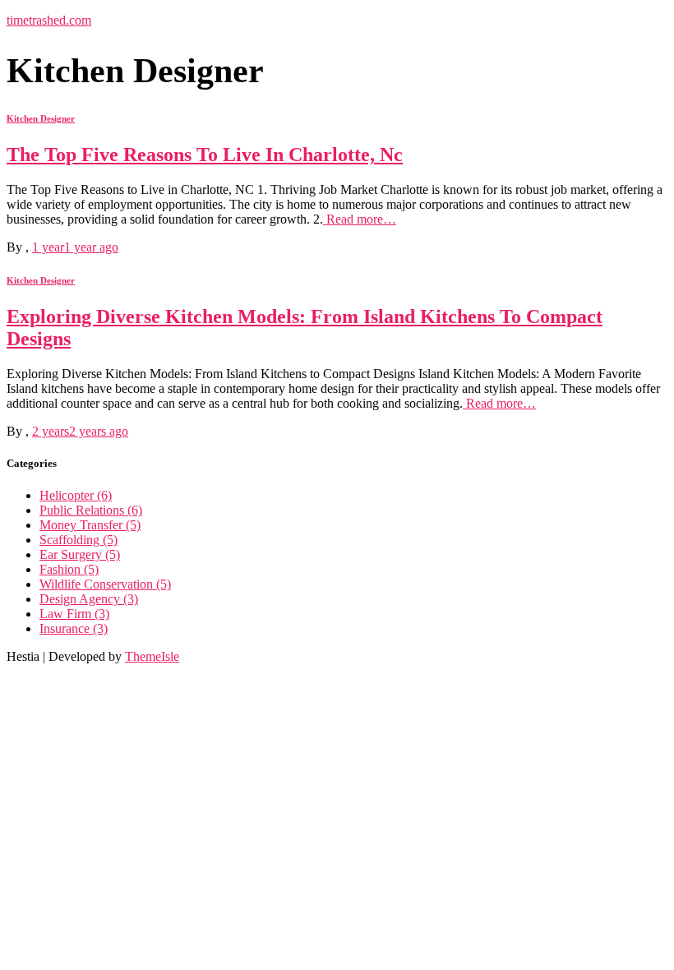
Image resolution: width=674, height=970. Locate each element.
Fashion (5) (69, 569)
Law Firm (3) (74, 614)
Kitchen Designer (41, 118)
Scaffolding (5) (78, 540)
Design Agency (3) (88, 599)
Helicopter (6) (75, 495)
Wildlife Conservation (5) (105, 584)
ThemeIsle (152, 656)
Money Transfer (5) (90, 525)
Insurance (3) (73, 628)
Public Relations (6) (90, 510)
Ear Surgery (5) (79, 554)
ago (75, 247)
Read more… (359, 219)
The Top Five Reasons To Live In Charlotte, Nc (205, 154)
